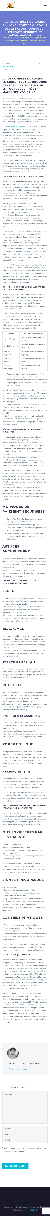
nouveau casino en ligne (20, 126)
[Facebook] (4, 1031)
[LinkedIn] (17, 1031)
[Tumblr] (14, 1031)
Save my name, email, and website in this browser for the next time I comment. (25, 1150)
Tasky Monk (33, 1210)
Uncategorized (8, 66)
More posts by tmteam (18, 1069)
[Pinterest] (11, 1031)
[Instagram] (25, 1193)
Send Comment (15, 1166)
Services (41, 9)
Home (29, 9)
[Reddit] (21, 1031)
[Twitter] (7, 1031)
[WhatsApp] (31, 1193)
